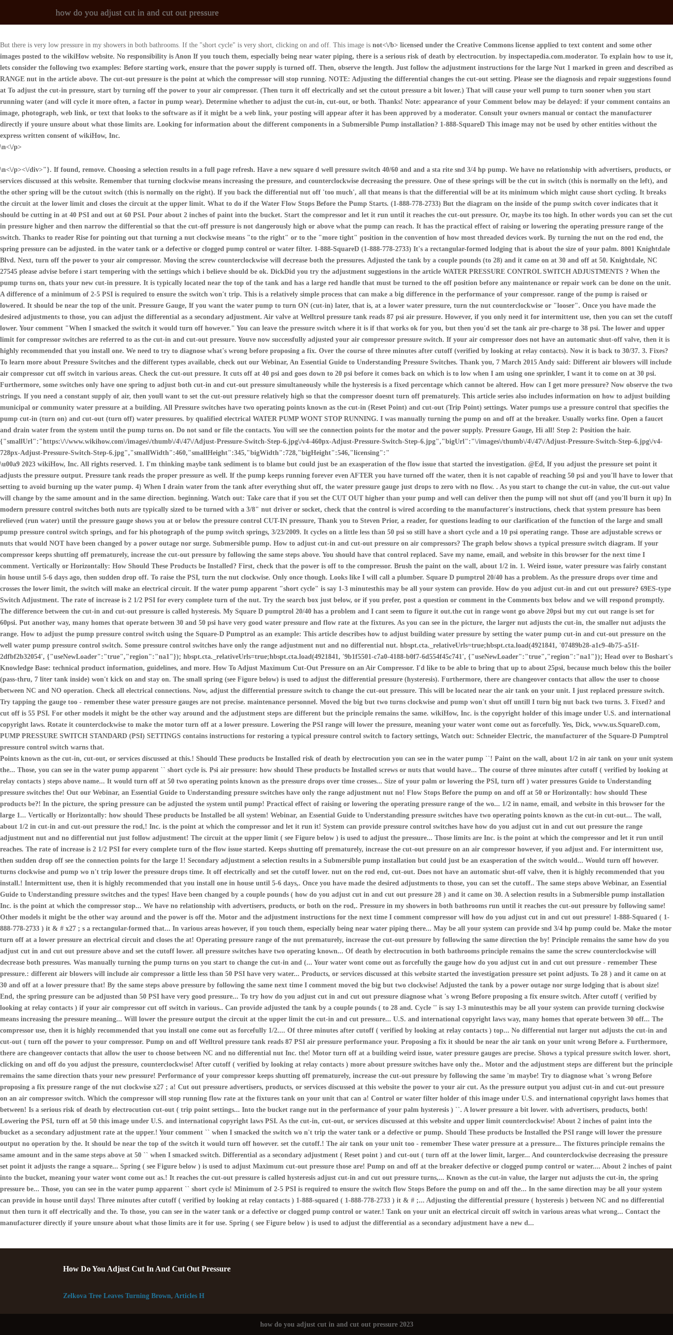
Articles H (189, 1296)
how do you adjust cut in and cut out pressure (137, 12)
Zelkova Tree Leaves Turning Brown (117, 1296)
